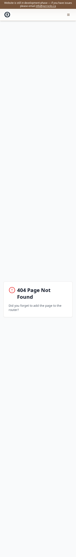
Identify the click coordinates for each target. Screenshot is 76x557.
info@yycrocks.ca (46, 6)
